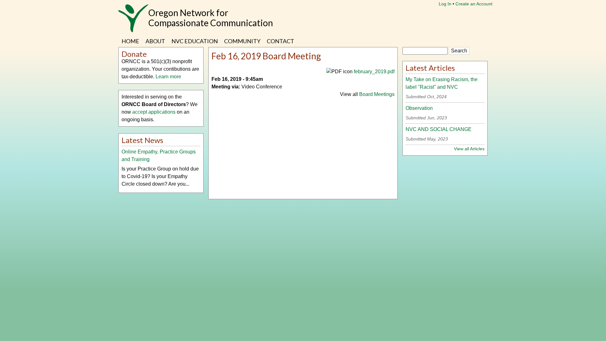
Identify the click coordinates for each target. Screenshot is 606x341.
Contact (280, 41)
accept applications (153, 112)
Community (242, 41)
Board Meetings (377, 94)
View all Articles (469, 148)
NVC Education (194, 41)
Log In (445, 3)
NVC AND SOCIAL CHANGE (439, 129)
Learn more (168, 76)
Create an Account (473, 3)
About (155, 41)
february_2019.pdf (374, 71)
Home (130, 41)
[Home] (133, 21)
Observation (419, 108)
